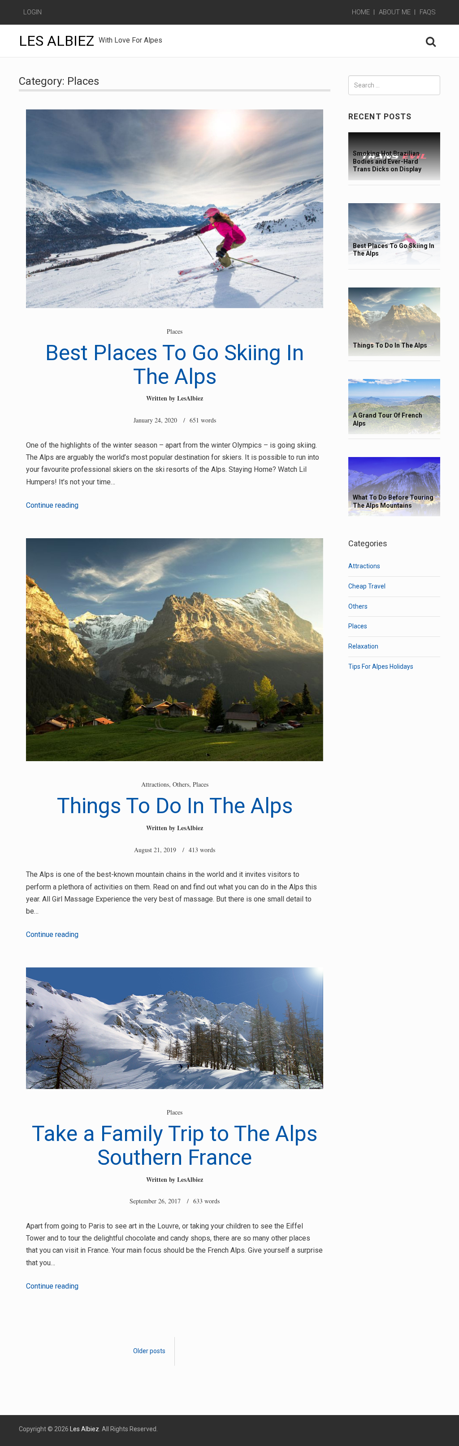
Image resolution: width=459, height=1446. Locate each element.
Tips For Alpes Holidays (380, 666)
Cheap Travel (366, 586)
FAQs (428, 12)
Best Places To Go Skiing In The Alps (174, 364)
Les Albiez (56, 40)
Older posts (149, 1351)
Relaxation (363, 646)
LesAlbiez (190, 398)
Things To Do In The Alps (175, 806)
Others (181, 784)
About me (395, 12)
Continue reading (52, 505)
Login (32, 12)
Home (361, 12)
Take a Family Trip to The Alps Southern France (174, 1145)
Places (174, 331)
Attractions (155, 784)
